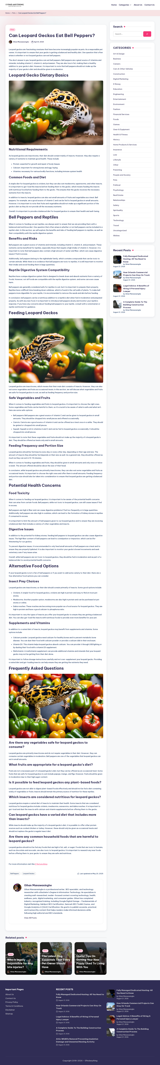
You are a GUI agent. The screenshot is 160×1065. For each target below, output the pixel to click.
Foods (116, 119)
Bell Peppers (14, 873)
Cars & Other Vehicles (123, 69)
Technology (118, 220)
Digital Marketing (120, 79)
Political (116, 185)
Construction (119, 74)
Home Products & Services (125, 144)
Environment (118, 104)
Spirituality (118, 210)
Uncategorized (120, 230)
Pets (12, 29)
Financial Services (121, 114)
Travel (116, 225)
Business (117, 59)
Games (116, 124)
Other (115, 165)
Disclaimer (10, 1010)
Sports (116, 215)
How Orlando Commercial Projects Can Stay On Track (136, 273)
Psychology (118, 190)
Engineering (118, 94)
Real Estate (118, 195)
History (116, 139)
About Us (9, 994)
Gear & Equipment (121, 129)
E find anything (41, 864)
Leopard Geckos (28, 873)
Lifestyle (117, 160)
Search (117, 26)
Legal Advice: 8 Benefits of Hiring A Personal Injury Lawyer (136, 289)
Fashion (116, 109)
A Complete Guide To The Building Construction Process (135, 305)
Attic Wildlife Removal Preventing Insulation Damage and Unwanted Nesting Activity (77, 1040)
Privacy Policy (11, 1002)
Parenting (117, 170)
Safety (116, 205)
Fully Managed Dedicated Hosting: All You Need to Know (135, 259)
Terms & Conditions (14, 1006)
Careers (116, 64)
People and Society (122, 175)
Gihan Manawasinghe (38, 885)
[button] (30, 918)
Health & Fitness (120, 134)
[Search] (147, 34)
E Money (117, 84)
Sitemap (9, 1014)
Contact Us (10, 998)
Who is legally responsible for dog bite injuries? (20, 963)
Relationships (119, 200)
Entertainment (119, 99)
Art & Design (119, 54)
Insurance (117, 150)
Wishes (116, 235)
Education (117, 89)
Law (115, 155)
